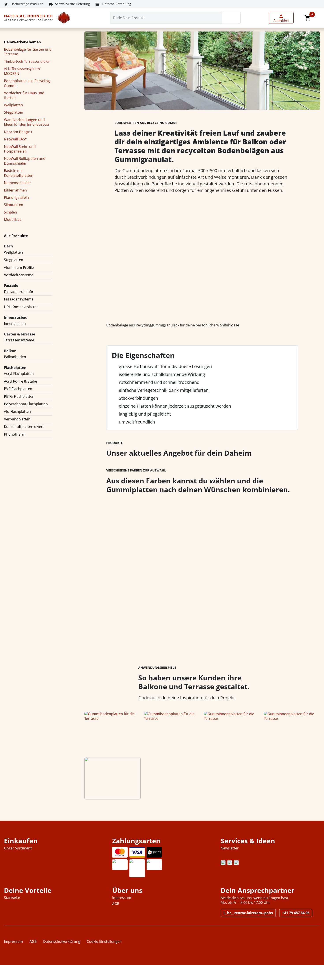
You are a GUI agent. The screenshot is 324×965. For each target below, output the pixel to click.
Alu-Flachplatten (17, 411)
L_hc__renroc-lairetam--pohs (248, 912)
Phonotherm (14, 434)
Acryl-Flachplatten (19, 373)
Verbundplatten (17, 419)
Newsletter (230, 848)
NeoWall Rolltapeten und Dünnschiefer (24, 161)
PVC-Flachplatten (18, 388)
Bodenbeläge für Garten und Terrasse (28, 51)
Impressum (121, 897)
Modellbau (13, 219)
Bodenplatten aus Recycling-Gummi (27, 83)
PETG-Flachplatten (19, 396)
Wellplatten (13, 105)
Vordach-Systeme (18, 275)
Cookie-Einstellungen (104, 941)
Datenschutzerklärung (61, 941)
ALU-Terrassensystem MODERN (22, 71)
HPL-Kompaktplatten (21, 306)
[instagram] (223, 862)
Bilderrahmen (15, 190)
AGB (115, 903)
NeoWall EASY (15, 139)
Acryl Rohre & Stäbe (20, 381)
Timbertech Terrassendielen (27, 61)
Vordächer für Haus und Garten (24, 95)
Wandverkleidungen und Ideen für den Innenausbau (26, 122)
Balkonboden (15, 356)
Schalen (10, 212)
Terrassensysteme (19, 340)
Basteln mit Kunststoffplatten (18, 173)
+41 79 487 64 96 (295, 912)
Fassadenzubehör (19, 291)
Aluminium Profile (19, 267)
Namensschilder (17, 182)
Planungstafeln (16, 197)
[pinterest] (229, 862)
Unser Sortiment (18, 848)
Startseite (12, 897)
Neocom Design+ (18, 131)
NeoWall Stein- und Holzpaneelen (20, 149)
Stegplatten (13, 112)
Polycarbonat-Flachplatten (26, 403)
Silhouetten (13, 204)
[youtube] (236, 862)
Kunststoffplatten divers (24, 426)
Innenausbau (15, 323)
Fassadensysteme (19, 299)
